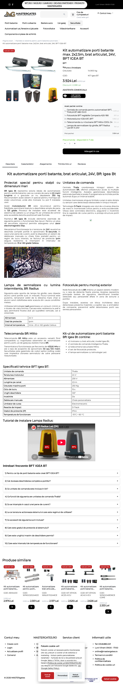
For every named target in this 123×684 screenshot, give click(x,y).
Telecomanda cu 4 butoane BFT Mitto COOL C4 (89, 122)
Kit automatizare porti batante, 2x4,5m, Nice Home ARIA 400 (12, 587)
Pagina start (8, 41)
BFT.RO (28, 3)
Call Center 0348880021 (76, 96)
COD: (65, 75)
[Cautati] (64, 14)
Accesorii (84, 28)
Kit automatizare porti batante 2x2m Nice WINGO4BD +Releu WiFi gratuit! (108, 587)
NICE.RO (37, 3)
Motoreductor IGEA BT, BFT (80, 119)
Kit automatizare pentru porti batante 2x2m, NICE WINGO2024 (31, 587)
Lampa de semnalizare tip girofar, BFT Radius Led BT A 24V (88, 126)
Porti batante (11, 23)
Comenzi (11, 655)
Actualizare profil (15, 651)
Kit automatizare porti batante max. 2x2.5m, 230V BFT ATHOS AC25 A (69, 587)
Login (9, 648)
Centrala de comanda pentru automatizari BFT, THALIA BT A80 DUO (89, 111)
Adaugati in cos (91, 151)
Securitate (75, 23)
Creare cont (12, 644)
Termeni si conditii (103, 655)
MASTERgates (18, 678)
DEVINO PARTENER (63, 3)
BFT (64, 63)
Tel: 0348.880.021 (103, 644)
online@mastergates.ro (106, 651)
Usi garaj (62, 23)
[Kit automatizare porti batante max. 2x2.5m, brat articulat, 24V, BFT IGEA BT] (31, 77)
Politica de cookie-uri (105, 665)
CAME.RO (47, 3)
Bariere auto (47, 23)
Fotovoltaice (49, 28)
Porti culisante (29, 23)
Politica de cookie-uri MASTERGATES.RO (64, 663)
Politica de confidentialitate (103, 660)
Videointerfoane (67, 28)
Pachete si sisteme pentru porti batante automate (36, 41)
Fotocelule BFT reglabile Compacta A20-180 (88, 115)
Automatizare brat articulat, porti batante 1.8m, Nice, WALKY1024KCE (49, 587)
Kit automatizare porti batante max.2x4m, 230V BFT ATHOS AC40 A (88, 587)
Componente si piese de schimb (20, 34)
